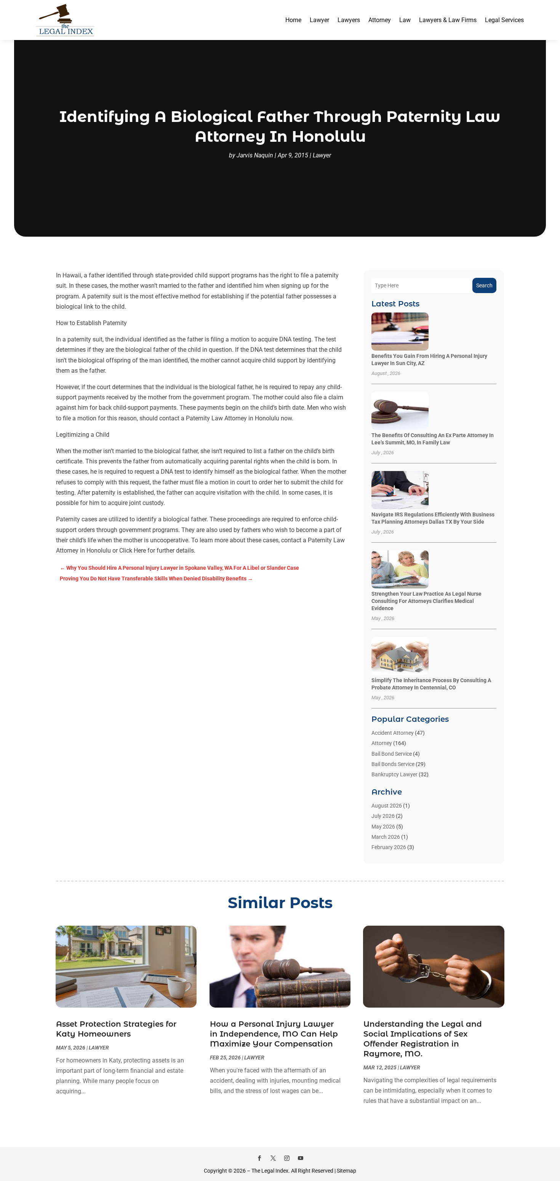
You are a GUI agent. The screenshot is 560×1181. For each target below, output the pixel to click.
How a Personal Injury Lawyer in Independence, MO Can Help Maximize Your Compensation (274, 1033)
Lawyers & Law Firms (448, 20)
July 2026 (383, 816)
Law (405, 20)
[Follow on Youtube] (300, 1158)
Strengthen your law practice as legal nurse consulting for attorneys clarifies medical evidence (426, 601)
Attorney (379, 20)
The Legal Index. (270, 1171)
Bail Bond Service (391, 754)
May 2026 (383, 827)
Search (484, 285)
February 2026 (388, 847)
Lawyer (319, 20)
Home (293, 20)
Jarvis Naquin (255, 155)
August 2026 (386, 806)
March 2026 (385, 837)
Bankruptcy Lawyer (394, 774)
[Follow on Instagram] (287, 1158)
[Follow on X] (273, 1158)
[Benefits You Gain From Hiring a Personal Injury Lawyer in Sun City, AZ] (400, 332)
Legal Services (504, 20)
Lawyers (349, 20)
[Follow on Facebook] (259, 1158)
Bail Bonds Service (392, 764)
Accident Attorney (392, 733)
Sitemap (346, 1171)
